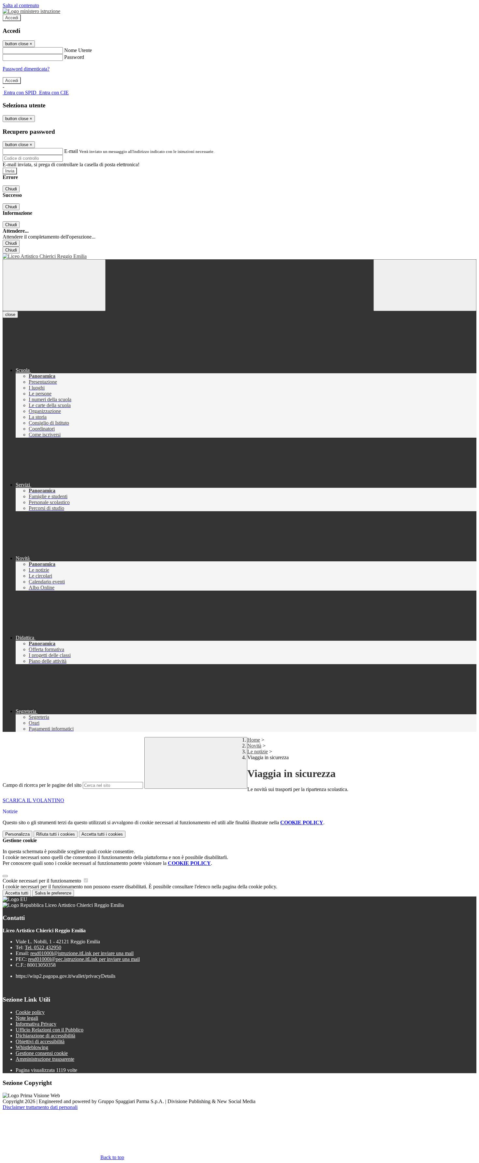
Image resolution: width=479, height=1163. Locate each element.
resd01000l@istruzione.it (82, 953)
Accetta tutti (102, 834)
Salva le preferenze (53, 893)
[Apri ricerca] (424, 285)
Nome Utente (78, 50)
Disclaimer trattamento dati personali (40, 1107)
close (10, 314)
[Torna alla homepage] (239, 256)
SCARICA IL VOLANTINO (33, 800)
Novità (254, 745)
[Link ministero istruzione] (31, 11)
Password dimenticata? (26, 69)
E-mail (71, 151)
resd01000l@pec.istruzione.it (84, 959)
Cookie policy (30, 1012)
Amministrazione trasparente (45, 1059)
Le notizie (257, 751)
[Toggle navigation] (54, 285)
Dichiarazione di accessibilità (45, 1035)
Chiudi (11, 188)
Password (74, 57)
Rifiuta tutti (55, 834)
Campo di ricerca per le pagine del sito (42, 785)
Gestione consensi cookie (42, 1053)
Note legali (27, 1018)
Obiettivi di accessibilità (40, 1041)
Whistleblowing (32, 1047)
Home (253, 740)
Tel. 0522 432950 (43, 947)
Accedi (11, 17)
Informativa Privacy (36, 1024)
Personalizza (17, 834)
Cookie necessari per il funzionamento (42, 880)
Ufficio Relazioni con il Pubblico (49, 1030)
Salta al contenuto (21, 5)
